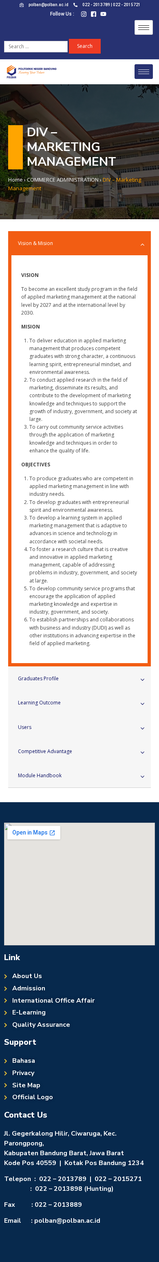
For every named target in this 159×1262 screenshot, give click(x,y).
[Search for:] (36, 46)
